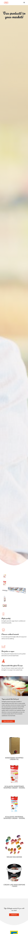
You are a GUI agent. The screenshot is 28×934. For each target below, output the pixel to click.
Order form (14, 914)
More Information (8, 721)
